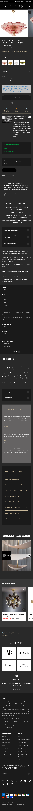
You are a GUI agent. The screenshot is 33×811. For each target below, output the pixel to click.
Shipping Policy (22, 743)
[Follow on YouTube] (25, 781)
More (14, 136)
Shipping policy (5, 806)
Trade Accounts (6, 752)
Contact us (6, 163)
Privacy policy (12, 804)
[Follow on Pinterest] (21, 781)
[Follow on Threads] (16, 781)
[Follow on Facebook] (3, 781)
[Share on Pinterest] (13, 175)
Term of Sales (5, 749)
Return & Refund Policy (24, 740)
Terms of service (20, 804)
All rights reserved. (14, 802)
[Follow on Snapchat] (7, 784)
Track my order (6, 740)
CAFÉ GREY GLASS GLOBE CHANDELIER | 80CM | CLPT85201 (13, 615)
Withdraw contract (23, 760)
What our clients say (16, 409)
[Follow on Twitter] (7, 781)
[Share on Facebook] (7, 175)
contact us (19, 222)
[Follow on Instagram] (12, 781)
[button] (16, 103)
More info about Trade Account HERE (20, 1)
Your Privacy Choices (7, 755)
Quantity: (4, 76)
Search (3, 746)
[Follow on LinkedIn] (3, 784)
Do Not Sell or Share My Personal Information (24, 756)
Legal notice (23, 806)
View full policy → (5, 635)
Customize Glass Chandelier (16, 212)
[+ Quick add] (24, 609)
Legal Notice (21, 749)
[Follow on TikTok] (30, 781)
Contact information (14, 806)
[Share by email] (16, 175)
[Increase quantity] (10, 80)
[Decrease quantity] (4, 80)
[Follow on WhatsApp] (12, 784)
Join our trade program (9, 151)
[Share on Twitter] (10, 175)
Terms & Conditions (23, 746)
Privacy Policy (21, 736)
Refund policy (5, 804)
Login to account (6, 743)
